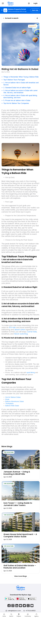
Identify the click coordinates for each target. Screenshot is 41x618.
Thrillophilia (9, 403)
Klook (7, 399)
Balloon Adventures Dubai (14, 401)
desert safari (19, 329)
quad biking (31, 372)
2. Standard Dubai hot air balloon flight (17, 88)
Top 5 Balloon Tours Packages (14, 80)
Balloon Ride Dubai (12, 406)
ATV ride (12, 327)
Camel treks (32, 332)
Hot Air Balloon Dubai (12, 397)
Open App (35, 10)
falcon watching (21, 334)
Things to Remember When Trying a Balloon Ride (21, 77)
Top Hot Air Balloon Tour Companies (16, 103)
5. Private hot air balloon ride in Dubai (16, 100)
